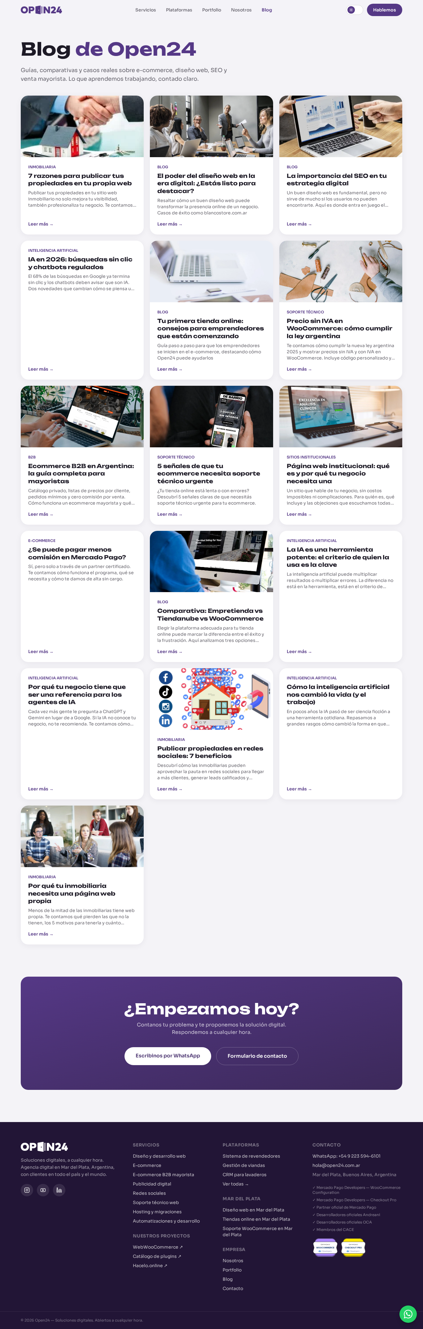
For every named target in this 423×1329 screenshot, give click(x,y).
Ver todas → (236, 1184)
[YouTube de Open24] (43, 1190)
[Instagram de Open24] (27, 1190)
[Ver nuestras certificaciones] (357, 1247)
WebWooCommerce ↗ (158, 1247)
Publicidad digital (152, 1184)
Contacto (233, 1288)
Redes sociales (149, 1193)
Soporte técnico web (156, 1202)
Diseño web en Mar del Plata (253, 1210)
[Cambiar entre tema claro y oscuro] (354, 10)
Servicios (145, 10)
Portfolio (211, 10)
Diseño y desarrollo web (159, 1156)
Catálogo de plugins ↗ (157, 1256)
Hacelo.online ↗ (150, 1265)
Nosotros (241, 10)
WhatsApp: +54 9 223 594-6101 (346, 1156)
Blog (267, 10)
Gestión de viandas (244, 1165)
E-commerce (147, 1165)
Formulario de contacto (257, 1056)
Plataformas (179, 10)
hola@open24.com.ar (336, 1165)
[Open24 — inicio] (41, 10)
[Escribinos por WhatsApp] (408, 1314)
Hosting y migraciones (157, 1212)
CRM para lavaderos (245, 1174)
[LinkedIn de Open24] (59, 1190)
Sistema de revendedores (251, 1156)
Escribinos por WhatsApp (168, 1055)
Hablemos (384, 10)
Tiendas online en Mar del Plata (256, 1219)
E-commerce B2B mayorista (163, 1174)
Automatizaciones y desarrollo (166, 1221)
